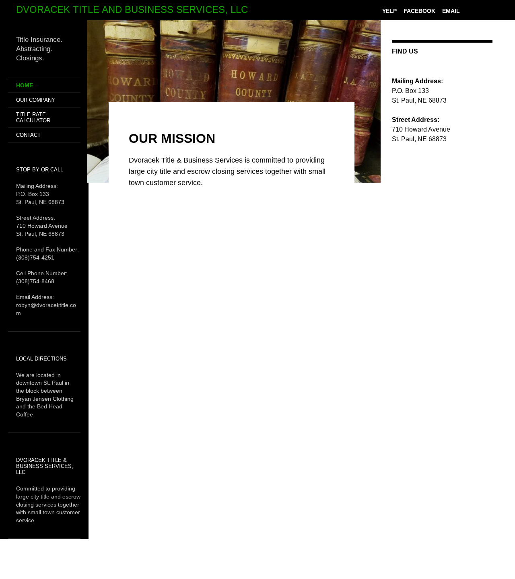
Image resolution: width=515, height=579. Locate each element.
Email (451, 11)
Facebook (419, 11)
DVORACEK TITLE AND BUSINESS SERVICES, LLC (132, 9)
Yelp (389, 11)
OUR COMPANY (35, 100)
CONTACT (28, 135)
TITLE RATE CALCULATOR (33, 117)
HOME (24, 85)
